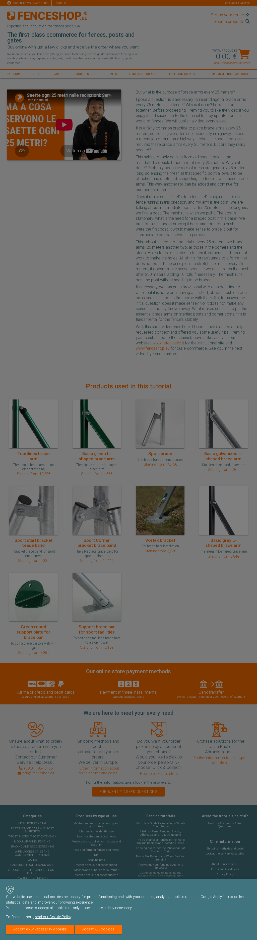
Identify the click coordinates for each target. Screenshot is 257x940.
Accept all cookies (98, 929)
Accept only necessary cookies (40, 929)
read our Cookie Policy (53, 917)
